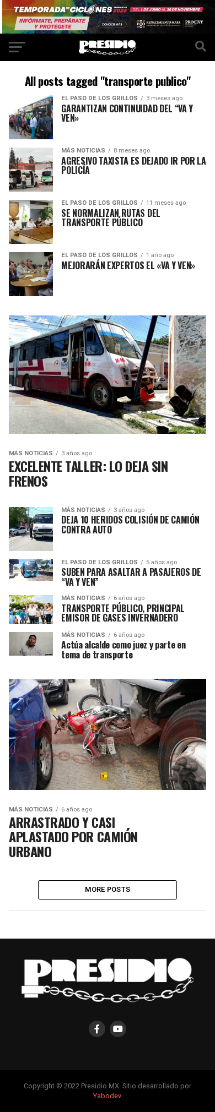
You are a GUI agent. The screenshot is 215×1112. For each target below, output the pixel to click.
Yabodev (107, 1096)
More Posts (108, 889)
